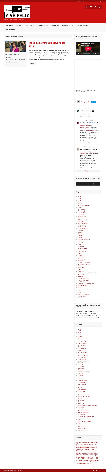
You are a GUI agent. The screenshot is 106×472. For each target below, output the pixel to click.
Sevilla (89, 460)
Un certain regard (84, 462)
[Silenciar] (95, 54)
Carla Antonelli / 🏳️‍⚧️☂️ (86, 123)
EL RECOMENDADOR (83, 228)
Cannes (80, 207)
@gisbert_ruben (84, 125)
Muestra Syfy (81, 259)
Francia (85, 453)
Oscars (81, 456)
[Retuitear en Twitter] (84, 108)
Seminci (85, 460)
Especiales (81, 234)
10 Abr (93, 149)
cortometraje (94, 446)
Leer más (32, 63)
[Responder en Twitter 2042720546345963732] (81, 168)
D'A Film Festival (82, 220)
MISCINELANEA (55, 25)
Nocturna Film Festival (84, 264)
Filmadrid (80, 243)
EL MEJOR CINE (82, 227)
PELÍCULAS (19, 25)
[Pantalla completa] (98, 54)
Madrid (79, 253)
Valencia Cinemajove (83, 294)
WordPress (16, 470)
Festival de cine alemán (84, 239)
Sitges (79, 290)
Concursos (81, 214)
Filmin (79, 244)
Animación (83, 442)
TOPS (72, 25)
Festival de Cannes (86, 451)
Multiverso (83, 111)
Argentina (88, 442)
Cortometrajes (82, 216)
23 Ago (89, 111)
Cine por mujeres (82, 211)
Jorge (9, 57)
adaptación (78, 442)
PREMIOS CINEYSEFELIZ (41, 25)
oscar (77, 456)
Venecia (80, 298)
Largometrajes (82, 250)
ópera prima (88, 463)
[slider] (97, 183)
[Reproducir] (78, 54)
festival (79, 451)
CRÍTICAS (80, 218)
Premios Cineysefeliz (83, 278)
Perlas (89, 456)
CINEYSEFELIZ (9, 25)
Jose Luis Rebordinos (85, 149)
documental (92, 447)
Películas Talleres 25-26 (84, 25)
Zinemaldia (80, 463)
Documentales (82, 225)
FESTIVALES (29, 25)
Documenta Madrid (83, 223)
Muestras (80, 260)
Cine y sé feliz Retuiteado (91, 108)
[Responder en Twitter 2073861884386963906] (81, 143)
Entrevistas (81, 230)
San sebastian (83, 457)
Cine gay (83, 446)
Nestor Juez (82, 454)
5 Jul (95, 122)
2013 (79, 196)
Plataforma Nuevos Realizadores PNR (87, 273)
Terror (97, 460)
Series (79, 287)
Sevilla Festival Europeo (84, 289)
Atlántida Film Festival (84, 205)
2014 (79, 198)
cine (85, 444)
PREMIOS (80, 276)
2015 (79, 200)
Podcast (93, 456)
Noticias (80, 266)
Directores (81, 221)
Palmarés (85, 456)
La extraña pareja (10, 29)
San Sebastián (81, 282)
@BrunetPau (83, 153)
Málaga (80, 255)
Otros (79, 269)
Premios (97, 456)
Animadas (80, 203)
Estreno (86, 449)
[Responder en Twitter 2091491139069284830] (81, 117)
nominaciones (87, 454)
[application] (88, 48)
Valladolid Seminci (82, 296)
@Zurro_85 (93, 152)
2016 (79, 202)
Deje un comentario (13, 62)
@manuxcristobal (85, 152)
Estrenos (10, 59)
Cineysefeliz (88, 446)
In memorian (81, 246)
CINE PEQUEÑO (82, 209)
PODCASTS (65, 25)
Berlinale (94, 442)
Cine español (89, 444)
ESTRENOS (16, 59)
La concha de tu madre (92, 453)
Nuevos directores (94, 454)
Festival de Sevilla (88, 452)
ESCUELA (80, 232)
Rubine (21, 470)
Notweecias (81, 267)
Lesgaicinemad (82, 251)
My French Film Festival (84, 262)
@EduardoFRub (90, 130)
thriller (77, 462)
